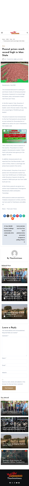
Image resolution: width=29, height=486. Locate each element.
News (3, 46)
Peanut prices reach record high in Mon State (13, 52)
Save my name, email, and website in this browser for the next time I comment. (13, 383)
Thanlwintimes (10, 59)
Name (4, 358)
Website (4, 372)
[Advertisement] (14, 15)
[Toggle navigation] (2, 33)
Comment (5, 335)
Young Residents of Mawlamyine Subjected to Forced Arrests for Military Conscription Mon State (13, 278)
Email (4, 365)
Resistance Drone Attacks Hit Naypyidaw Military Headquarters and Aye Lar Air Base (14, 462)
